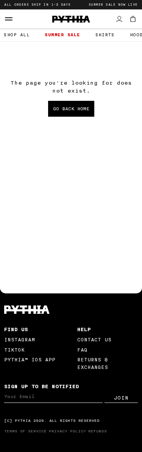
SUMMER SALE (62, 34)
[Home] (71, 309)
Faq (82, 350)
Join (121, 398)
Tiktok (14, 350)
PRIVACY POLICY (67, 431)
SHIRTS (105, 34)
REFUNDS (97, 431)
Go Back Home (71, 108)
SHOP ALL (17, 34)
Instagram (19, 339)
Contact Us (94, 339)
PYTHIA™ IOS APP (29, 360)
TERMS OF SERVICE (25, 431)
